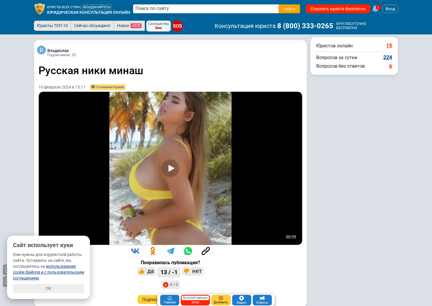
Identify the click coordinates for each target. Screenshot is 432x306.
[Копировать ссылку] (205, 251)
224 (387, 57)
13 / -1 (169, 272)
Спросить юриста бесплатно (338, 8)
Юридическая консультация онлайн (88, 12)
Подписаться (155, 299)
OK (48, 288)
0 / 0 (174, 284)
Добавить (221, 302)
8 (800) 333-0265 (305, 26)
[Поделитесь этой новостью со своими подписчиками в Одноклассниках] (152, 251)
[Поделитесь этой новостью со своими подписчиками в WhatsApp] (188, 251)
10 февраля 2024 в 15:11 (62, 87)
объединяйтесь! (97, 7)
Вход (390, 8)
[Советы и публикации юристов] (40, 9)
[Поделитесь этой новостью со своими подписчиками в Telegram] (170, 251)
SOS (177, 26)
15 (389, 45)
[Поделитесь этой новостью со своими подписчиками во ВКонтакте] (135, 251)
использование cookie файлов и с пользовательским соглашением (48, 272)
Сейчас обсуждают (92, 25)
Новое (128, 25)
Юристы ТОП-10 (52, 25)
